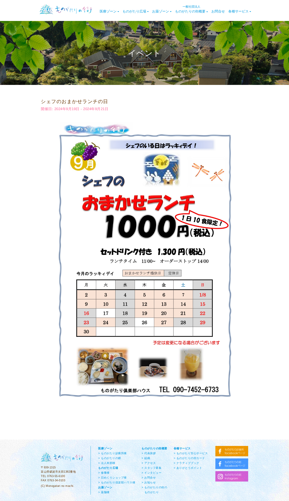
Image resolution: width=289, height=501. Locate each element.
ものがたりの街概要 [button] (190, 8)
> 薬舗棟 (104, 492)
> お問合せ (149, 477)
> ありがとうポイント (188, 467)
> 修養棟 (104, 472)
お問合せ (218, 11)
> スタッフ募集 (151, 467)
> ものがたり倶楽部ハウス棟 (116, 482)
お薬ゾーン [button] (160, 11)
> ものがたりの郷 (109, 458)
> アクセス (149, 463)
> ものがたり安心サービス (191, 453)
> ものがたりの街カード (189, 458)
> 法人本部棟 (106, 463)
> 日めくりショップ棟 (112, 477)
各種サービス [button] (238, 11)
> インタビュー (151, 472)
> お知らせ (149, 482)
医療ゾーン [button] (108, 11)
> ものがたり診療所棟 (112, 453)
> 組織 (146, 458)
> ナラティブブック (186, 463)
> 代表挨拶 (149, 453)
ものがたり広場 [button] (134, 11)
